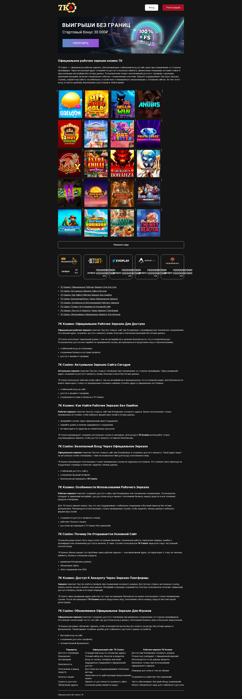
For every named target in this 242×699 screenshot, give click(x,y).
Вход (151, 7)
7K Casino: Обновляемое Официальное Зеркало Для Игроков (90, 314)
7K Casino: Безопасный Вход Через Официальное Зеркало (89, 299)
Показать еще (121, 244)
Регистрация (173, 7)
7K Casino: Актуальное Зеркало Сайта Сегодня (83, 291)
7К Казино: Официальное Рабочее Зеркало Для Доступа (88, 287)
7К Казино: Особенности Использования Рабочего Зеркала (89, 302)
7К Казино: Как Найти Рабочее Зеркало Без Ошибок (86, 295)
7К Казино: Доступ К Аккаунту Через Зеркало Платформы (89, 310)
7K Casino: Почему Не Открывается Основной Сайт (85, 306)
